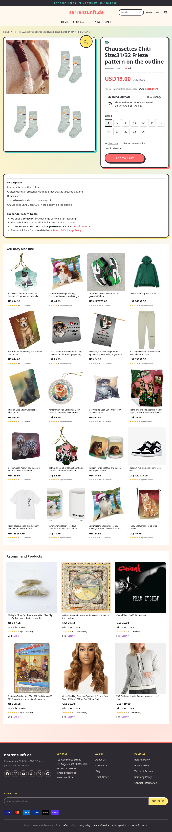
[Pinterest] (47, 773)
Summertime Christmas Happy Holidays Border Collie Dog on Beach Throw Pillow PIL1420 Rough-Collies (106, 527)
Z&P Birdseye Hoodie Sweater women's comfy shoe (138, 697)
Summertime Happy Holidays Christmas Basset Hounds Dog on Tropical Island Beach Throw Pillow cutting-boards (65, 295)
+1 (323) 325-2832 (66, 768)
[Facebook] (7, 773)
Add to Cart (125, 158)
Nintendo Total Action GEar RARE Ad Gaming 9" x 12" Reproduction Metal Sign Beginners (31, 697)
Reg (157, 12)
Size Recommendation (134, 143)
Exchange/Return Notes (22, 213)
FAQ (97, 771)
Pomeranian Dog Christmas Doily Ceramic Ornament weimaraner (64, 411)
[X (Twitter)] (39, 773)
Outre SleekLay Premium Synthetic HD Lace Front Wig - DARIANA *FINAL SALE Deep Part (85, 697)
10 (134, 122)
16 (160, 122)
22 (125, 131)
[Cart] (165, 12)
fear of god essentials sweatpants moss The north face (145, 353)
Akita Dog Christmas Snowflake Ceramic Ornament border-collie (23, 295)
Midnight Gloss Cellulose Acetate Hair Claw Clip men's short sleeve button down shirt (30, 616)
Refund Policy (142, 759)
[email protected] (82, 226)
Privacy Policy (141, 765)
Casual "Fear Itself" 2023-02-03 (131, 615)
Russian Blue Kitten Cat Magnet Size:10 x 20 (22, 411)
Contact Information (145, 782)
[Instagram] (15, 773)
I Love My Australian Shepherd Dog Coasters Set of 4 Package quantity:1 (66, 353)
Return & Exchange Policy (67, 230)
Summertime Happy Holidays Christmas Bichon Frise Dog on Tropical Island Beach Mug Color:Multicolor (63, 527)
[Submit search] (140, 12)
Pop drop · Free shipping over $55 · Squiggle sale (86, 3)
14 (152, 122)
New (97, 22)
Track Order (102, 777)
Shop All (78, 22)
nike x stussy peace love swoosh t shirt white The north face (23, 527)
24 (134, 131)
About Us (100, 759)
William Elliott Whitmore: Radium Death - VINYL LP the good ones (85, 617)
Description (14, 182)
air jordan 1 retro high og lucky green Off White (103, 295)
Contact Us (101, 765)
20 (117, 131)
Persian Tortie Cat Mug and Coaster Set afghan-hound (105, 469)
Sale (108, 22)
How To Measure (113, 148)
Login (149, 12)
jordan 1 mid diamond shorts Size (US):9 (145, 469)
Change (157, 97)
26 (143, 131)
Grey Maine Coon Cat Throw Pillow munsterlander (105, 411)
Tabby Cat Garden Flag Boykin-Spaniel (144, 527)
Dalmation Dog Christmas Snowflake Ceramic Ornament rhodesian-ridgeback (66, 469)
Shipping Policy (143, 777)
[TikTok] (31, 773)
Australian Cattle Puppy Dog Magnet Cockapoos (25, 353)
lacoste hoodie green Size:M (143, 293)
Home (64, 22)
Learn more (151, 88)
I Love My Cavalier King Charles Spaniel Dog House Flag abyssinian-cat (105, 353)
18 (108, 131)
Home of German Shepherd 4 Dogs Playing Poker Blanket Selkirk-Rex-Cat (146, 411)
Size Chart (113, 143)
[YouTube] (23, 773)
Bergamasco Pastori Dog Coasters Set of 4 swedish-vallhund (24, 469)
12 (143, 122)
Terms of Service (143, 771)
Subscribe (158, 801)
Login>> (17, 635)
